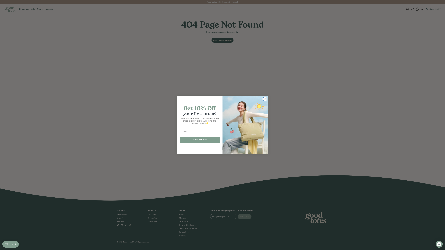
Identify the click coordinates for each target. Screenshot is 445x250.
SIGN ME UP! (200, 140)
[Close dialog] (265, 99)
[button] (439, 244)
